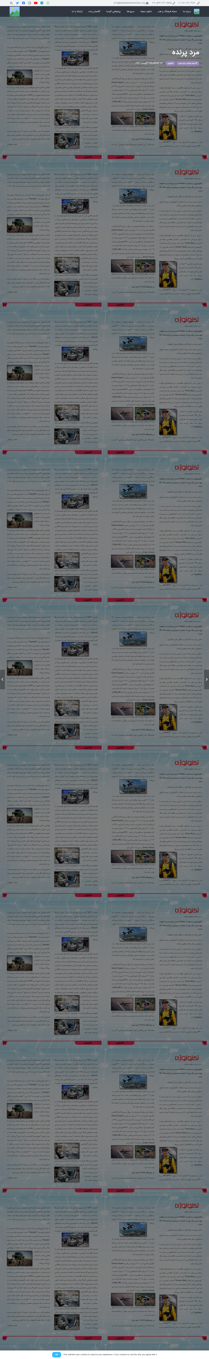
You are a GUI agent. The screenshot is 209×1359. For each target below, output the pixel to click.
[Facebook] (24, 3)
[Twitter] (17, 3)
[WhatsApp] (48, 3)
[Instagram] (30, 3)
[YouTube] (36, 3)
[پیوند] (196, 11)
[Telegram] (42, 3)
